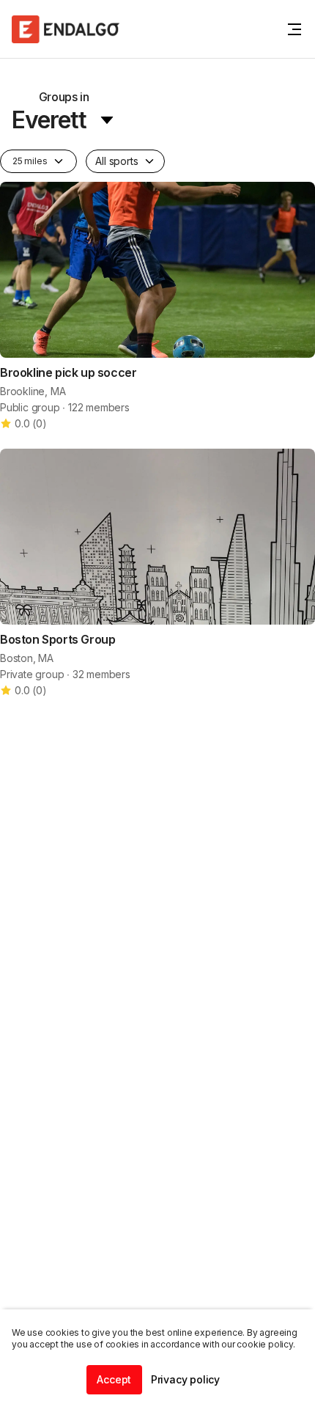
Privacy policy (185, 1379)
